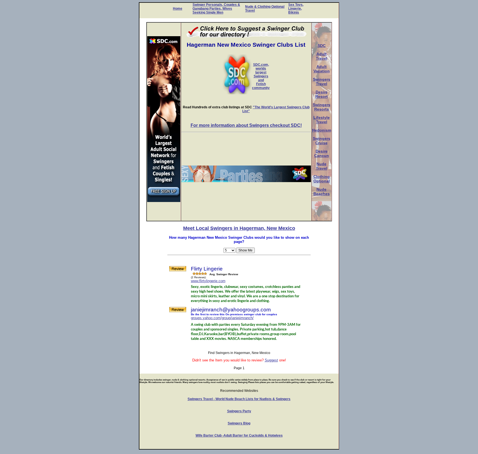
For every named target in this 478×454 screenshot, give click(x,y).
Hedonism (321, 130)
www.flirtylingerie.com (208, 281)
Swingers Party (239, 411)
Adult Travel (321, 56)
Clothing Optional (321, 178)
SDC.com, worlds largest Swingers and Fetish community (261, 76)
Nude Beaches (321, 191)
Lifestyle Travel (321, 119)
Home (177, 9)
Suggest (271, 360)
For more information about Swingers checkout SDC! (246, 125)
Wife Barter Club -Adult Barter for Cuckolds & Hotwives (239, 435)
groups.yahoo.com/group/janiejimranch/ (222, 318)
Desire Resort (321, 94)
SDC (322, 45)
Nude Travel (321, 166)
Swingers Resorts (321, 107)
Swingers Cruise (321, 140)
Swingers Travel (321, 81)
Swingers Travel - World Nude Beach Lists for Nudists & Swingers (239, 399)
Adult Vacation (321, 68)
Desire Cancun (321, 153)
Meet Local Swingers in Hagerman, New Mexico (239, 228)
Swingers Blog (239, 423)
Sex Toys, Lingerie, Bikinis (295, 8)
